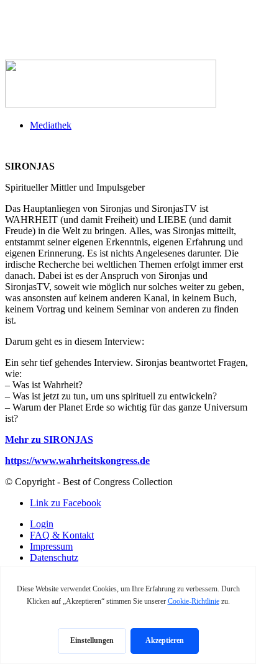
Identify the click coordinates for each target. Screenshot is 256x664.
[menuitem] (140, 125)
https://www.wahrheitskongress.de (77, 460)
